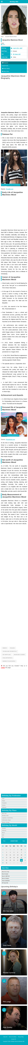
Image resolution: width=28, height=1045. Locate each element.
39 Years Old (16, 54)
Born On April (5, 874)
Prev (4, 841)
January (4, 828)
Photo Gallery (6, 68)
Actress (3, 805)
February (4, 830)
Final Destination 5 (7, 657)
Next (24, 841)
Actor (3, 798)
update (3, 667)
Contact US (13, 1039)
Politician (4, 807)
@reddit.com (9, 189)
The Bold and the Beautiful (10, 651)
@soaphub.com (10, 439)
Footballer (4, 803)
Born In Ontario (5, 878)
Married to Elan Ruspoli (9, 661)
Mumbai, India (5, 815)
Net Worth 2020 (7, 654)
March (3, 832)
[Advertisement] (14, 95)
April (14, 48)
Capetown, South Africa (7, 817)
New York (4, 813)
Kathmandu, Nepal (6, 820)
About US (5, 1036)
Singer (2, 43)
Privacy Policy (21, 1036)
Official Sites (6, 71)
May (3, 837)
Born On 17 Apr (5, 871)
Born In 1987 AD (6, 876)
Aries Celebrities (6, 880)
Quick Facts (5, 65)
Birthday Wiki (14, 1)
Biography (5, 62)
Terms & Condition (12, 1036)
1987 (20, 48)
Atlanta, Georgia (5, 822)
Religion (12, 648)
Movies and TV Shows (19, 654)
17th (17, 48)
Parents (5, 648)
